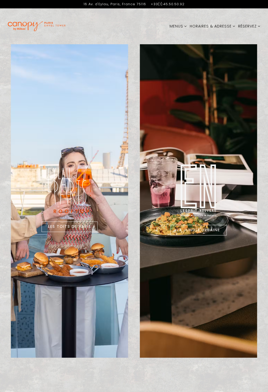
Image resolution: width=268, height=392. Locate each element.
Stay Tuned (186, 211)
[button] (233, 149)
